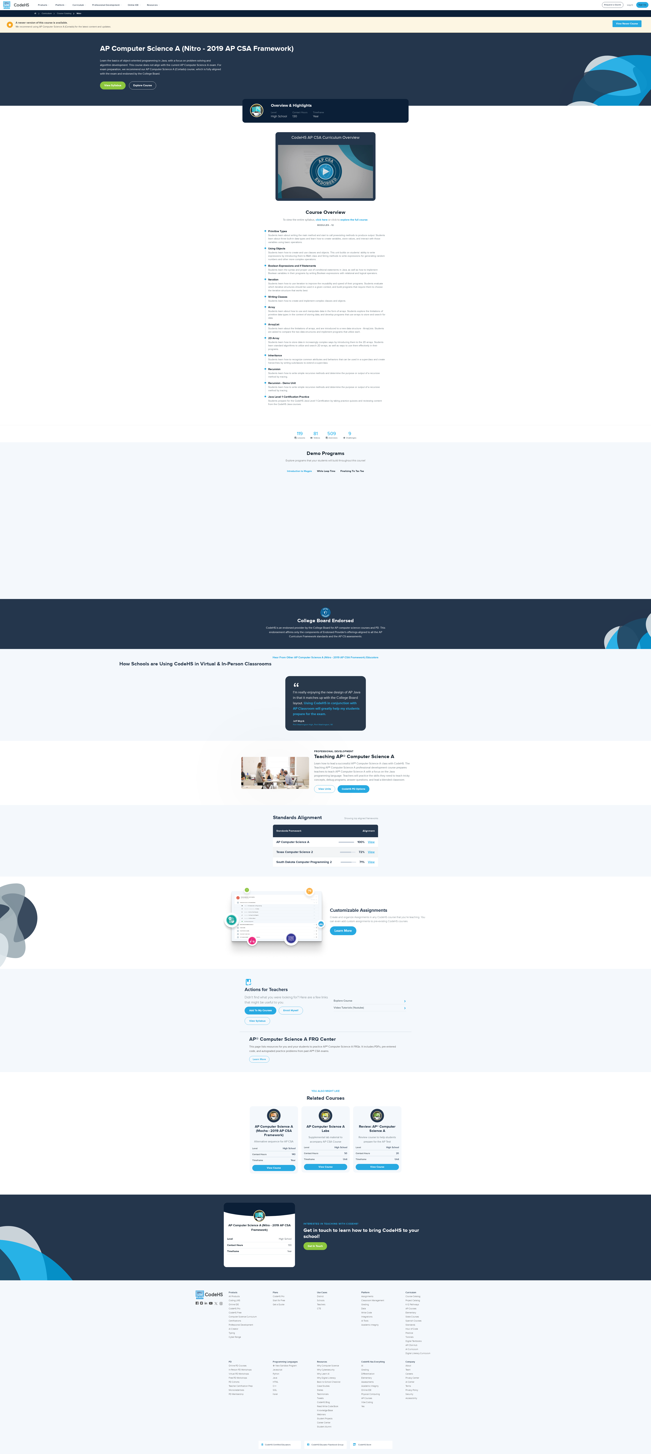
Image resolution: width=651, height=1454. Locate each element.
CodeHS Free (235, 1312)
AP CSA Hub (411, 1345)
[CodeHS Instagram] (201, 1304)
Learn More (343, 931)
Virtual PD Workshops (239, 1373)
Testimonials (323, 1394)
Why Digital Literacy (326, 1378)
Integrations (366, 1316)
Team (408, 1369)
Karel (275, 1394)
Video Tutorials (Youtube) (349, 1007)
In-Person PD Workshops (240, 1369)
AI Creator (233, 1329)
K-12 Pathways (412, 1304)
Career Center (323, 1422)
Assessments (367, 1382)
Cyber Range (235, 1337)
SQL (275, 1390)
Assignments (367, 1296)
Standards (410, 1325)
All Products (234, 1296)
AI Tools (364, 1320)
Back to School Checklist (328, 1382)
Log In (630, 5)
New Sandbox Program (286, 1365)
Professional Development (241, 1325)
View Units (324, 789)
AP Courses (411, 1308)
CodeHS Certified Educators (278, 1444)
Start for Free (279, 1300)
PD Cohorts (234, 1382)
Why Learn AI (323, 1373)
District (320, 1296)
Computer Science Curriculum (243, 1316)
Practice (409, 1333)
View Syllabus (112, 85)
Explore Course (142, 85)
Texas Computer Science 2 (294, 852)
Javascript (277, 1369)
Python (276, 1373)
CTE (319, 1308)
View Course (274, 1167)
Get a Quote (278, 1304)
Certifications (235, 1320)
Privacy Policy (412, 1390)
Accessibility (411, 1398)
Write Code (366, 1312)
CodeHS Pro (234, 1308)
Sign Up (642, 5)
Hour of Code (412, 1329)
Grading (365, 1304)
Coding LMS (234, 1300)
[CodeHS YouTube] (211, 1304)
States (320, 1390)
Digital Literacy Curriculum (418, 1353)
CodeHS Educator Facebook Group (327, 1444)
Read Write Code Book (327, 1406)
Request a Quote (612, 5)
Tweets (320, 1398)
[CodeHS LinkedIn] (205, 1304)
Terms (408, 1386)
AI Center (410, 1382)
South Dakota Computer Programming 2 (304, 862)
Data (363, 1308)
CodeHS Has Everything (373, 1362)
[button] (43, 5)
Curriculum (47, 13)
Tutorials (409, 1337)
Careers (409, 1373)
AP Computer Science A (292, 842)
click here (322, 219)
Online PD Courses (237, 1365)
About (408, 1365)
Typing (232, 1333)
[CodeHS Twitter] (216, 1304)
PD (230, 1362)
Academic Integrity (370, 1325)
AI (362, 1365)
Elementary (411, 1312)
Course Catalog (64, 13)
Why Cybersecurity (325, 1369)
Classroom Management (372, 1300)
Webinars (321, 1414)
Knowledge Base (325, 1410)
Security (409, 1394)
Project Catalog (413, 1300)
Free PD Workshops (238, 1378)
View (371, 842)
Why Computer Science (328, 1365)
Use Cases (322, 1292)
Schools (320, 1300)
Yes (362, 1406)
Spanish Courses (413, 1320)
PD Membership (236, 1394)
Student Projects (324, 1418)
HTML (275, 1382)
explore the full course (354, 219)
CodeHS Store (364, 1444)
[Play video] (325, 171)
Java (275, 1378)
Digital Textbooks (414, 1341)
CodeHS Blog (323, 1402)
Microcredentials (236, 1390)
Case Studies (323, 1386)
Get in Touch (315, 1246)
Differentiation (367, 1373)
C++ (274, 1386)
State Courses (412, 1316)
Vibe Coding (367, 1402)
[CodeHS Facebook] (197, 1304)
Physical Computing (370, 1394)
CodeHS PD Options (353, 789)
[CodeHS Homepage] (17, 5)
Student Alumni (324, 1426)
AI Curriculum (412, 1349)
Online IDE (234, 1304)
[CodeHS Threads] (221, 1304)
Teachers (321, 1304)
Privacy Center (412, 1378)
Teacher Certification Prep (241, 1386)
